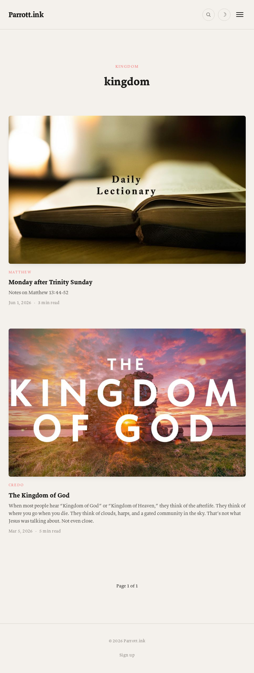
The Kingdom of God (39, 495)
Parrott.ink (26, 14)
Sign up (127, 655)
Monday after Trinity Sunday (50, 282)
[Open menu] (240, 14)
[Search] (208, 15)
